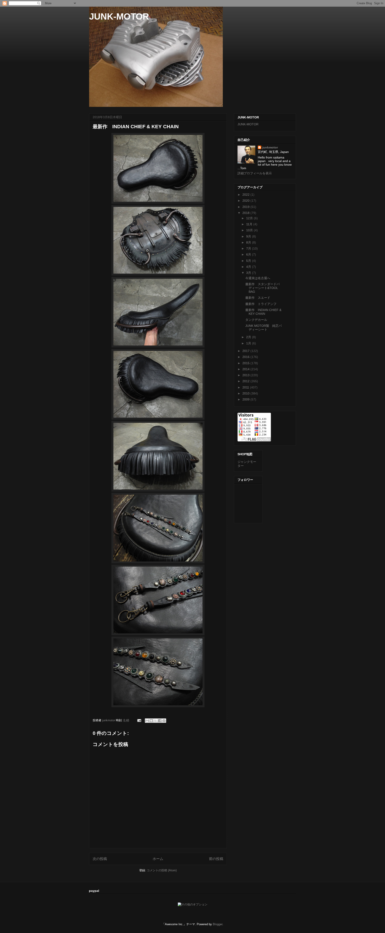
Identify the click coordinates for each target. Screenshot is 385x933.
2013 (246, 375)
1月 (249, 343)
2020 (246, 200)
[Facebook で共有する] (160, 720)
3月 (249, 272)
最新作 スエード (257, 297)
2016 (246, 357)
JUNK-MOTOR (119, 16)
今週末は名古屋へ (257, 278)
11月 (249, 224)
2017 (246, 351)
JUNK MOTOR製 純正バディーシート (263, 327)
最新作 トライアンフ (260, 304)
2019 (246, 207)
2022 (246, 194)
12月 (250, 218)
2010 (246, 393)
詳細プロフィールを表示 (255, 173)
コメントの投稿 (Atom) (162, 870)
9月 (249, 236)
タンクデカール (256, 319)
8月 (249, 242)
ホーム (158, 859)
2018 (246, 213)
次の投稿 (100, 859)
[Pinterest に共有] (164, 720)
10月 (250, 230)
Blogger (217, 924)
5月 (249, 260)
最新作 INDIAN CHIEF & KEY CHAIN (263, 311)
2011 (246, 387)
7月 (249, 248)
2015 (246, 363)
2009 (246, 399)
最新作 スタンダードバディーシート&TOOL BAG (262, 287)
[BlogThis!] (151, 720)
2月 (249, 337)
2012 (246, 381)
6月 (249, 254)
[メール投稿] (139, 720)
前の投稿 (216, 859)
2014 (246, 369)
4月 (249, 266)
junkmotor (270, 147)
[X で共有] (155, 720)
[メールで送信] (147, 720)
